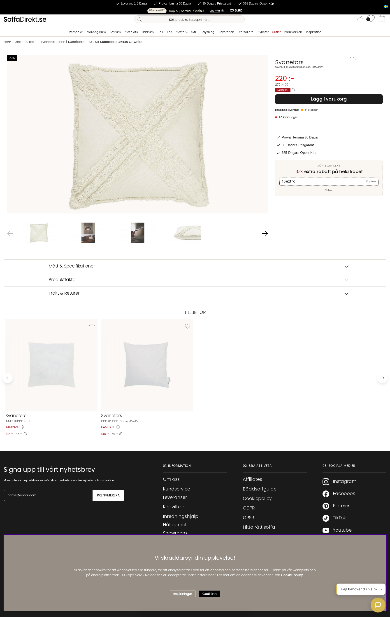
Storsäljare (245, 32)
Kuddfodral (76, 42)
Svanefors (289, 62)
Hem (7, 42)
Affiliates (252, 479)
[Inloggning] (360, 19)
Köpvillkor (173, 507)
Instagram (344, 481)
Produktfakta (62, 280)
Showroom (175, 533)
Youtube (342, 530)
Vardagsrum (96, 32)
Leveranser (175, 497)
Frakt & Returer (64, 293)
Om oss (171, 479)
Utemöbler (75, 32)
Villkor (329, 190)
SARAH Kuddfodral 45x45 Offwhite (115, 42)
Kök (169, 32)
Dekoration (226, 32)
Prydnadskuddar (52, 42)
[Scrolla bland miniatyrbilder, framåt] (265, 234)
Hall (160, 32)
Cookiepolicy (257, 498)
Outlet (276, 32)
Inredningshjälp (180, 516)
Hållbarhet (175, 525)
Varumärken (293, 32)
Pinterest (342, 506)
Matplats (131, 32)
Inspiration (313, 32)
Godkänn (209, 594)
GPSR (248, 518)
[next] (382, 378)
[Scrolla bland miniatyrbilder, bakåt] (10, 234)
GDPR (249, 508)
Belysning (207, 32)
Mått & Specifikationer (72, 266)
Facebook (344, 493)
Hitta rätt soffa (259, 527)
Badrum (148, 32)
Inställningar (182, 594)
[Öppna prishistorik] (286, 84)
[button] (195, 10)
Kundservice (176, 489)
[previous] (7, 378)
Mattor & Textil (186, 32)
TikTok (339, 518)
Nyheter (263, 32)
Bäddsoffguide (259, 489)
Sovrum (115, 32)
